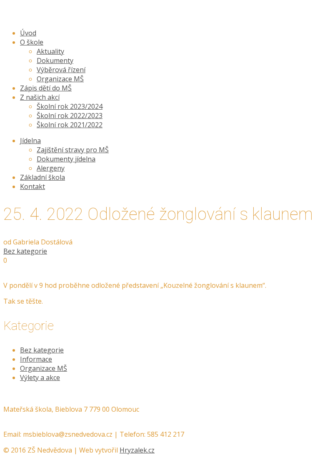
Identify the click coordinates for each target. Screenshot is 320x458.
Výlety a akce (40, 377)
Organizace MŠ (43, 368)
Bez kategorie (25, 251)
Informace (36, 359)
